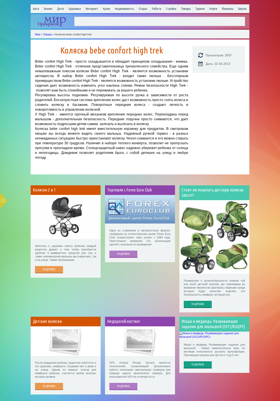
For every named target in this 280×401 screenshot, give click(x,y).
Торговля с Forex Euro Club (129, 190)
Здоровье (74, 8)
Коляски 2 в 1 (44, 190)
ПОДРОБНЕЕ (49, 269)
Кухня (106, 8)
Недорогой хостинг (123, 321)
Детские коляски (47, 321)
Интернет (92, 8)
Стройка (171, 8)
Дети (60, 8)
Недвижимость (124, 8)
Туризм (200, 8)
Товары (186, 8)
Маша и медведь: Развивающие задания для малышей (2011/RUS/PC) (213, 324)
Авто (36, 8)
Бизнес (48, 8)
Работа (156, 8)
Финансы (227, 8)
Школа (242, 8)
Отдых (143, 8)
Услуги (213, 8)
